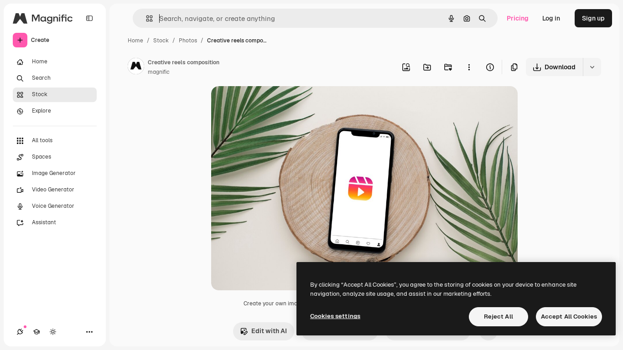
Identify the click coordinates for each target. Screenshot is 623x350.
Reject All (498, 316)
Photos (188, 40)
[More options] (469, 67)
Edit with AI (269, 331)
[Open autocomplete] (145, 18)
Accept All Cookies (569, 316)
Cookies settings (335, 316)
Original (269, 103)
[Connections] (20, 331)
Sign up (593, 18)
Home (135, 40)
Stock (161, 40)
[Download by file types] (592, 67)
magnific (159, 72)
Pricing (518, 18)
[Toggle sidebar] (89, 18)
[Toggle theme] (53, 331)
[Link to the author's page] (136, 67)
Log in (551, 18)
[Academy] (36, 331)
